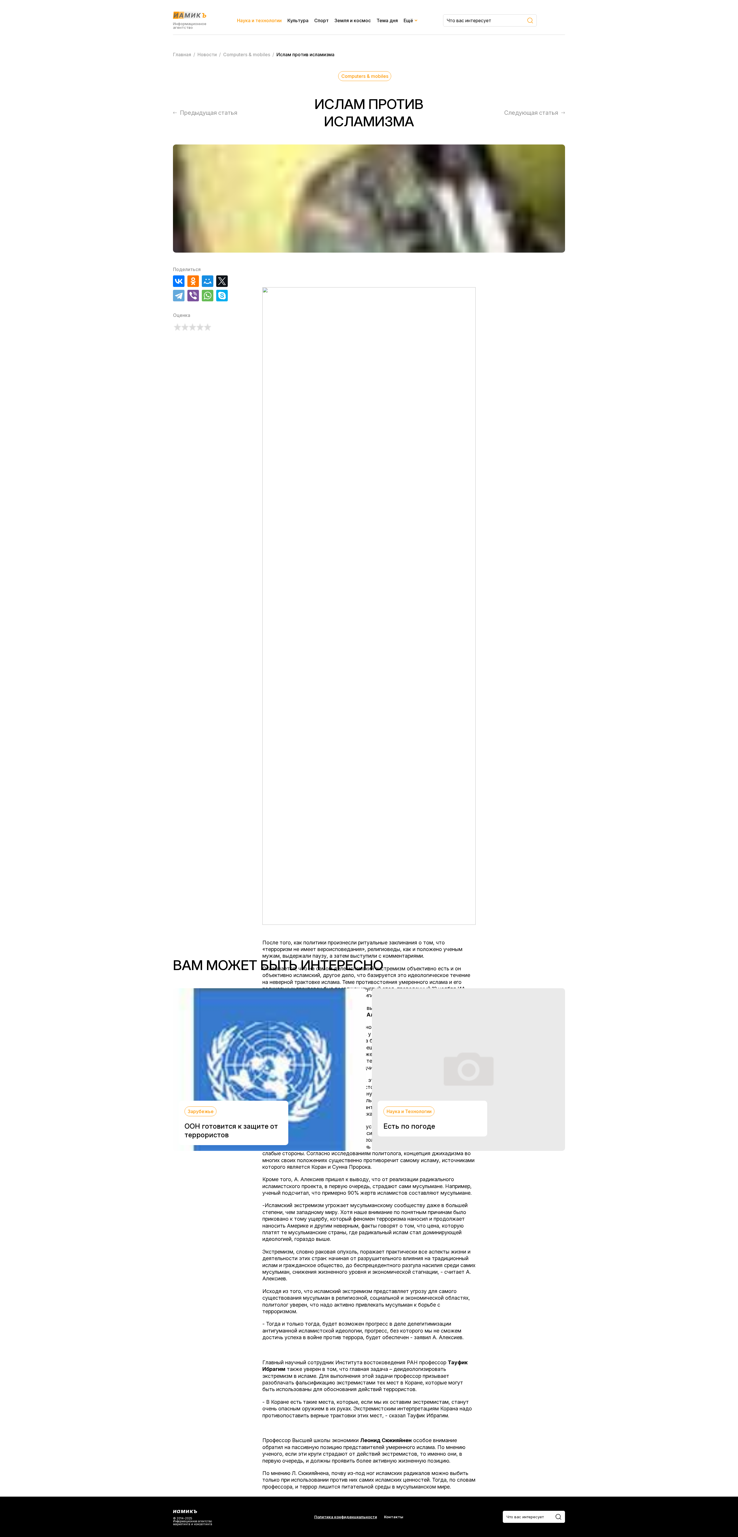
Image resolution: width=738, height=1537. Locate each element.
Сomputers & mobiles (364, 76)
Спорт (321, 20)
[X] (222, 281)
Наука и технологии (259, 20)
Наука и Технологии (409, 1111)
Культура (297, 20)
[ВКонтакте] (178, 281)
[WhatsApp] (207, 295)
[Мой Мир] (207, 281)
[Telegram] (178, 295)
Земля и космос (352, 20)
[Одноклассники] (193, 281)
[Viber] (193, 295)
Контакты (393, 1517)
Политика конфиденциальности (345, 1517)
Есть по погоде (409, 1126)
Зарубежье (201, 1111)
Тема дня (387, 20)
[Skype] (222, 295)
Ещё (408, 20)
